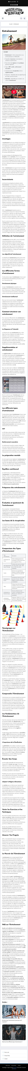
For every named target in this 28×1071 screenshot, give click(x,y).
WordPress (15, 1067)
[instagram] (15, 5)
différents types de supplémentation (11, 484)
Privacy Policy (7, 1055)
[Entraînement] (14, 42)
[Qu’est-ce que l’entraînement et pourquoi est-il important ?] (14, 1012)
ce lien (23, 344)
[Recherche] (21, 18)
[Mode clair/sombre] (24, 18)
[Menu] (2, 18)
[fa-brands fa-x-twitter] (12, 5)
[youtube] (17, 5)
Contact (5, 1058)
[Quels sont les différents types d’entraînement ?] (14, 1032)
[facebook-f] (11, 5)
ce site (14, 365)
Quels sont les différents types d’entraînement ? (12, 1041)
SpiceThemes (14, 1068)
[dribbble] (14, 5)
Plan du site (6, 1052)
